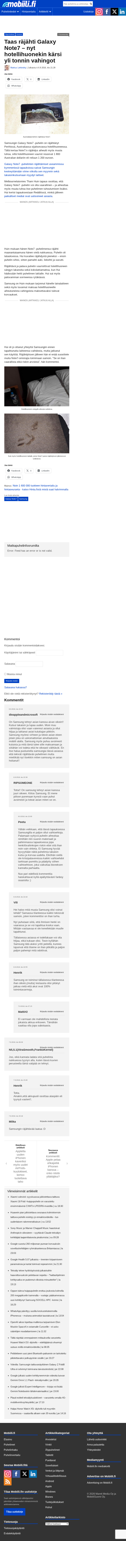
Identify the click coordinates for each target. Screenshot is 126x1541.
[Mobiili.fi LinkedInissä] (122, 12)
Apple (48, 1486)
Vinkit (48, 1444)
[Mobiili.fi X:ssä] (114, 12)
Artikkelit (44, 11)
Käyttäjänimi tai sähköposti (19, 652)
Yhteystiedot (93, 1450)
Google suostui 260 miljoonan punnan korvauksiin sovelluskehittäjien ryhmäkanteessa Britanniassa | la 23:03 (36, 1248)
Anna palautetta (95, 1444)
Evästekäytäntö (12, 1533)
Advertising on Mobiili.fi (99, 1482)
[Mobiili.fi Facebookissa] (107, 12)
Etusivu (8, 1439)
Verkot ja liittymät (54, 1470)
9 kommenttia (63, 34)
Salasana (9, 663)
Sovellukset (51, 1465)
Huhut (48, 1507)
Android (19, 34)
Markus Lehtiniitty (18, 67)
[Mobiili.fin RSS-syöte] (8, 1482)
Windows (50, 1491)
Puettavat (50, 1460)
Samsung (23, 499)
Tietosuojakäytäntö (14, 1528)
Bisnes (49, 1497)
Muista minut (14, 674)
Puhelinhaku (11, 1450)
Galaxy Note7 (11, 499)
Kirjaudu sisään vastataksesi (52, 714)
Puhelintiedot (9, 11)
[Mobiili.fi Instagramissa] (99, 12)
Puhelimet (9, 1444)
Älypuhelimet (9, 34)
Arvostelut (50, 1439)
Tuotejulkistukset (54, 1502)
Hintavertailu (29, 11)
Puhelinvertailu (12, 1455)
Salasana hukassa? (15, 687)
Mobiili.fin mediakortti (98, 1466)
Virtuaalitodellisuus (55, 1476)
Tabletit (49, 1455)
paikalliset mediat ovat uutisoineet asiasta (28, 196)
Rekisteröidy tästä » (50, 693)
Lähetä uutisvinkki (97, 1439)
